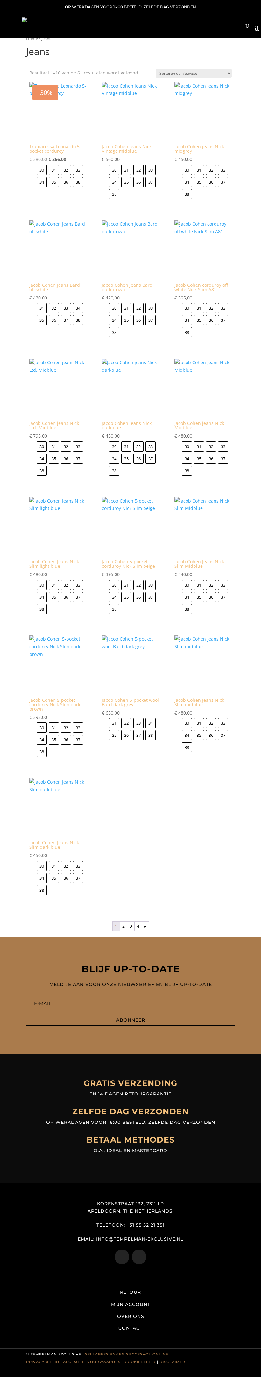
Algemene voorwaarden (92, 1362)
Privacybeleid (42, 1362)
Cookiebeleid (140, 1362)
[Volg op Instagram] (122, 1257)
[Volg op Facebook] (139, 1257)
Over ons (130, 1316)
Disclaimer (172, 1362)
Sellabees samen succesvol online (126, 1354)
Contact (130, 1328)
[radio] (41, 170)
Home (32, 38)
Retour (130, 1292)
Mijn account (130, 1304)
